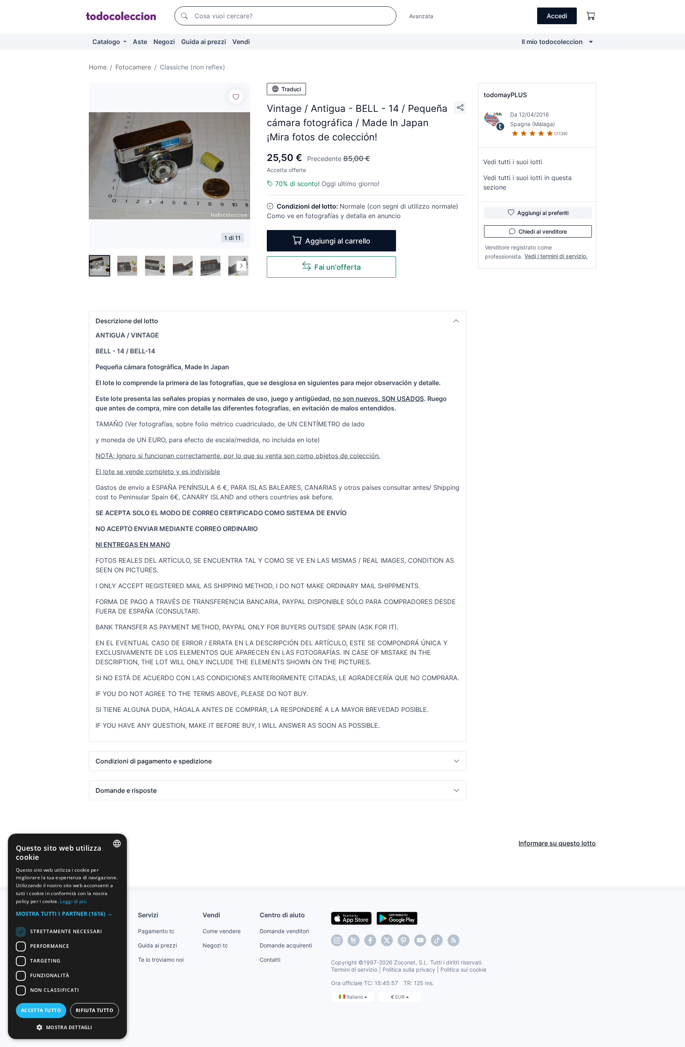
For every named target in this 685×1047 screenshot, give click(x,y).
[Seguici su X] (387, 940)
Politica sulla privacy (409, 969)
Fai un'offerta (337, 267)
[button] (277, 321)
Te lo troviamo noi (161, 959)
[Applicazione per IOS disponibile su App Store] (351, 918)
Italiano (355, 997)
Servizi (148, 915)
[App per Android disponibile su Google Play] (397, 918)
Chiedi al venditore (543, 231)
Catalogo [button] (107, 42)
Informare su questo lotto (557, 843)
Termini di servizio (354, 969)
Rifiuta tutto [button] (94, 1010)
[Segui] (236, 96)
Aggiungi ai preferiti (542, 212)
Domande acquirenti (286, 945)
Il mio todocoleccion (552, 42)
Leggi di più (73, 901)
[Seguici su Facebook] (370, 940)
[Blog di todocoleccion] (453, 940)
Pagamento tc (156, 931)
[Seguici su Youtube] (420, 940)
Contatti (270, 959)
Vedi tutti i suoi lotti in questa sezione (527, 182)
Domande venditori (284, 931)
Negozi (164, 42)
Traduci (291, 89)
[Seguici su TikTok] (437, 940)
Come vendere (222, 931)
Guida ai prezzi (203, 42)
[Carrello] (591, 16)
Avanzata (421, 16)
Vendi (241, 42)
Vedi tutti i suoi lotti (512, 162)
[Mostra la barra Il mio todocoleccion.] (591, 42)
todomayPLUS (505, 95)
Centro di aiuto (282, 915)
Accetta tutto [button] (41, 1010)
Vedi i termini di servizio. (555, 256)
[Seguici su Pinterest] (403, 940)
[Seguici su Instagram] (337, 940)
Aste (140, 42)
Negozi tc (215, 945)
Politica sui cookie (463, 969)
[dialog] (67, 936)
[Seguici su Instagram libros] (354, 940)
